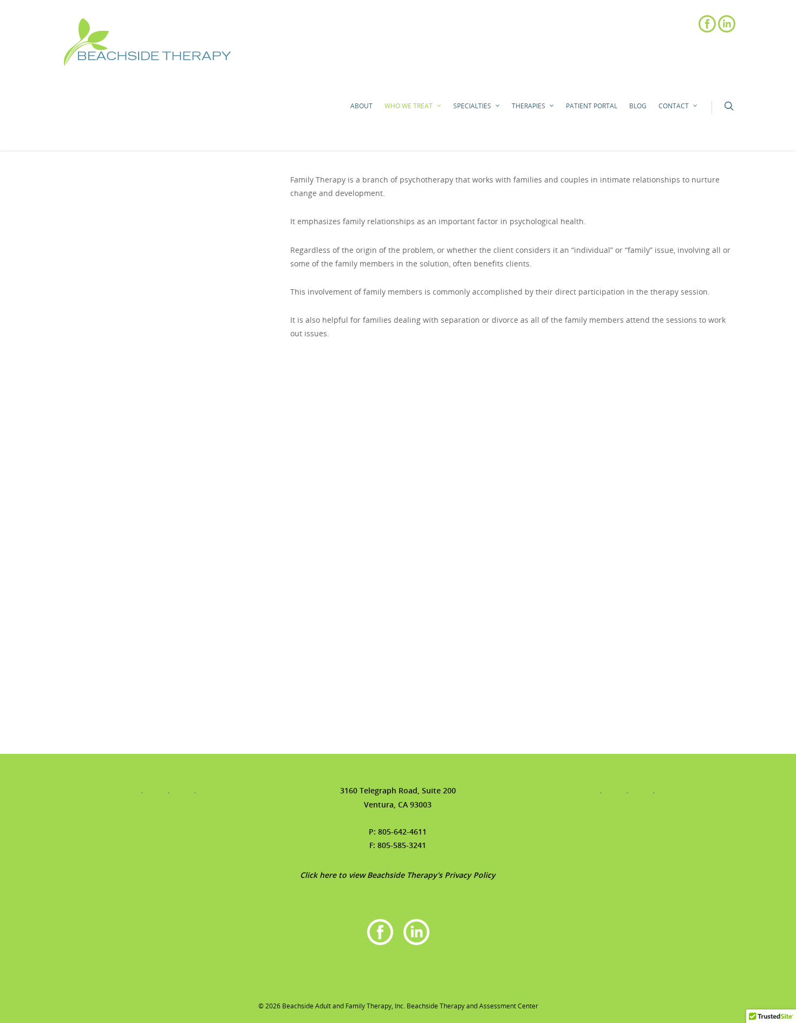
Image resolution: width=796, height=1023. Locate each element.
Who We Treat (408, 105)
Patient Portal (591, 105)
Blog (638, 105)
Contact (673, 105)
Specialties (472, 105)
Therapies (528, 105)
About (361, 105)
